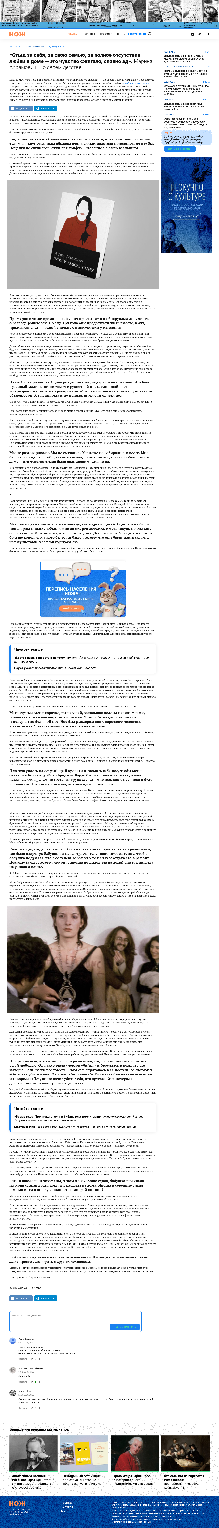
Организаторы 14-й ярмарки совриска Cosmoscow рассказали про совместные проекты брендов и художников (185, 123)
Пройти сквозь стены (136, 83)
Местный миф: (75, 1127)
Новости (106, 34)
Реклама (66, 1502)
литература (15, 47)
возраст (168, 100)
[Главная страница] (17, 34)
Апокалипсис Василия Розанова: (33, 1481)
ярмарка (169, 115)
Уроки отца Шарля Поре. (133, 1480)
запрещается (118, 1513)
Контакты (67, 1507)
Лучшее (90, 34)
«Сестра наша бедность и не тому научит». (81, 659)
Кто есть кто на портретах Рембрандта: (184, 1481)
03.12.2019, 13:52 (26, 1372)
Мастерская (137, 34)
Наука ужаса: (55, 668)
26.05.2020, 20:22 (26, 1395)
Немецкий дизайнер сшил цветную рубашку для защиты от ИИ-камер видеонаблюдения (186, 74)
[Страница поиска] (208, 34)
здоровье (169, 82)
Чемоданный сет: (82, 1480)
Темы (64, 1511)
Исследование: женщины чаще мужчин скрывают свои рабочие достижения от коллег (184, 58)
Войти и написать (125, 1326)
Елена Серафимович (35, 46)
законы (168, 133)
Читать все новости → (180, 149)
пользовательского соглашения (166, 1519)
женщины (169, 52)
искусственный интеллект (179, 67)
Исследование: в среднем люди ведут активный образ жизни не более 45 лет (184, 106)
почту (173, 1516)
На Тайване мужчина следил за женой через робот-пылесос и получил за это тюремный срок (183, 139)
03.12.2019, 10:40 (26, 1342)
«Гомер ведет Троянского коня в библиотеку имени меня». (79, 1118)
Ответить (22, 1359)
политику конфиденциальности (128, 1522)
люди (37, 1287)
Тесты (121, 34)
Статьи (73, 34)
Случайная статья (150, 34)
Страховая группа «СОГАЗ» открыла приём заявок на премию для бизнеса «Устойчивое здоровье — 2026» (186, 90)
